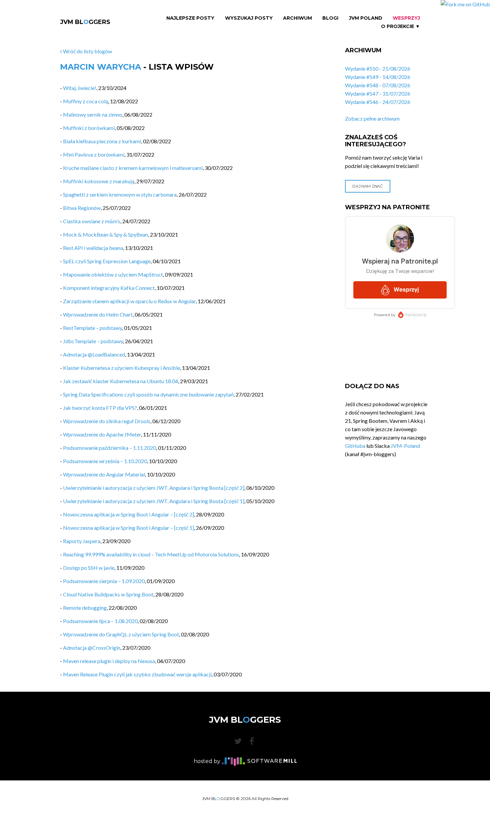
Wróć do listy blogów (87, 51)
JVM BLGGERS (85, 22)
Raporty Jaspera (81, 541)
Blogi (330, 18)
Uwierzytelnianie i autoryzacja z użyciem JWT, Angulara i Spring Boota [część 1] (153, 501)
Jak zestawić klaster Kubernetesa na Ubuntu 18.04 (120, 381)
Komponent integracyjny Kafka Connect (109, 288)
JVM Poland (365, 18)
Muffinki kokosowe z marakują (98, 181)
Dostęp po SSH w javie (88, 567)
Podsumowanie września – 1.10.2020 (105, 461)
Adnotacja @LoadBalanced (94, 354)
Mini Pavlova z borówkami (93, 154)
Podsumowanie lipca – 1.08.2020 (100, 621)
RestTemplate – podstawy (92, 328)
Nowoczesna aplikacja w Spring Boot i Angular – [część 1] (128, 527)
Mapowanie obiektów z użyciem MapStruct (113, 274)
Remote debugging (85, 607)
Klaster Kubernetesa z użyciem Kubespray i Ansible (121, 368)
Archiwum (297, 18)
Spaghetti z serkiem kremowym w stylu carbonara (120, 194)
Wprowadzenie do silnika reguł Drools (106, 421)
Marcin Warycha (100, 67)
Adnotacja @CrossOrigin (91, 647)
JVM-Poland (405, 445)
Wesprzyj (406, 18)
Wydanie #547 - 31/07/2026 (377, 93)
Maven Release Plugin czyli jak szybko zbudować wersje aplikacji (137, 674)
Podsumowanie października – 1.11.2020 (109, 447)
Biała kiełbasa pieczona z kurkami (102, 141)
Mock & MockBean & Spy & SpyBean (105, 234)
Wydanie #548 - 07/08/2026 (377, 85)
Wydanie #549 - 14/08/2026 (377, 77)
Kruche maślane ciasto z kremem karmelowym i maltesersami (133, 168)
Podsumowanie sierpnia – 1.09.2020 (104, 581)
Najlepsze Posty (190, 18)
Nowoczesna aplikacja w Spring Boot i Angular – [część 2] (128, 514)
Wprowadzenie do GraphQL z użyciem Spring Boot (121, 634)
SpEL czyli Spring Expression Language (107, 261)
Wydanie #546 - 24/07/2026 (377, 102)
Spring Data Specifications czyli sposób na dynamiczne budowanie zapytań (148, 394)
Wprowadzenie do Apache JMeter (102, 434)
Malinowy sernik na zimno (92, 114)
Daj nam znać (367, 186)
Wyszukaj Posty (249, 18)
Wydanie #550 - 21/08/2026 (377, 68)
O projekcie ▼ (400, 26)
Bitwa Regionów (82, 208)
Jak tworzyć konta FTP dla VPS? (100, 408)
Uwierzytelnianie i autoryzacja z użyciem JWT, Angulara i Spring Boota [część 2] (153, 487)
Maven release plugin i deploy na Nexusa (109, 661)
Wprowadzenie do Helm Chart (98, 314)
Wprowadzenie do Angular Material (104, 474)
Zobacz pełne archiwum (372, 118)
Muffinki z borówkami (89, 128)
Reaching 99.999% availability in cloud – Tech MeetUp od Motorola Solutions (151, 554)
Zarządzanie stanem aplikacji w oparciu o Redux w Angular (129, 301)
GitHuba (355, 445)
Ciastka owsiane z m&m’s (91, 221)
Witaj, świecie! (79, 88)
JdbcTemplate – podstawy (93, 341)
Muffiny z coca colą (85, 101)
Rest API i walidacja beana (93, 248)
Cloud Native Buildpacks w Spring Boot (108, 594)
